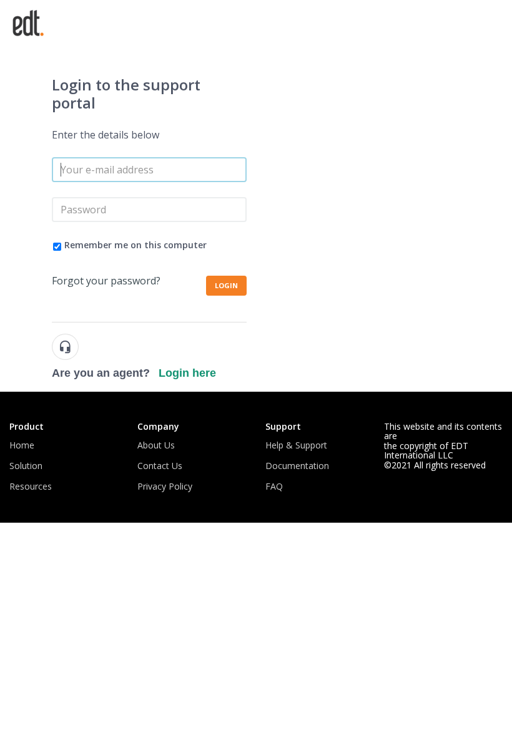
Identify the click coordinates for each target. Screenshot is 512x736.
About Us (156, 445)
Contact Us (159, 466)
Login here (187, 373)
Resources (30, 486)
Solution (25, 466)
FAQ (274, 486)
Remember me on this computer (135, 245)
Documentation (297, 466)
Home (21, 445)
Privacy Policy (164, 486)
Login (226, 285)
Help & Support (296, 445)
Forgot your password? (106, 281)
